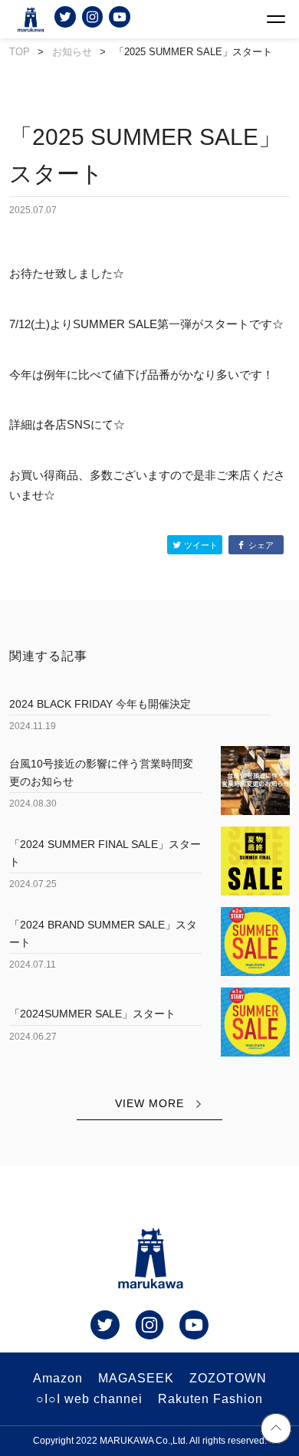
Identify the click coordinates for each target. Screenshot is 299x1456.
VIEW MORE (149, 1103)
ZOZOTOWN (228, 1378)
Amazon (58, 1378)
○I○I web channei (89, 1398)
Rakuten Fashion (210, 1398)
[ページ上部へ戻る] (276, 1430)
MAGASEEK (136, 1378)
